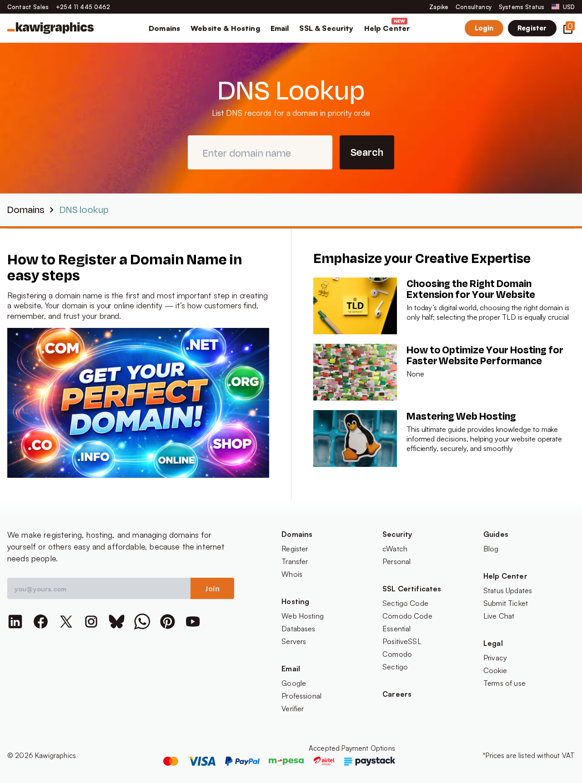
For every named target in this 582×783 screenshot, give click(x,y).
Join (212, 588)
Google (293, 683)
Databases (298, 628)
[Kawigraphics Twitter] (66, 621)
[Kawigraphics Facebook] (41, 621)
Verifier (292, 708)
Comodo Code (407, 615)
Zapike (438, 6)
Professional (301, 695)
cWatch (394, 548)
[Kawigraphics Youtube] (193, 621)
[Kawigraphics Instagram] (91, 621)
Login (484, 27)
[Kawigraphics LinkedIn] (15, 621)
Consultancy (474, 6)
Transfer (294, 561)
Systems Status (521, 6)
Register (532, 27)
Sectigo (395, 666)
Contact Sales (28, 6)
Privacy (495, 657)
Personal (396, 561)
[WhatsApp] (142, 621)
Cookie (495, 670)
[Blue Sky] (117, 621)
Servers (293, 641)
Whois (291, 574)
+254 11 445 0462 (83, 6)
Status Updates (507, 590)
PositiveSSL (401, 641)
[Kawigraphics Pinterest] (168, 621)
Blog (491, 548)
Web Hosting (302, 615)
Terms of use (504, 683)
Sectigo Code (405, 603)
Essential (396, 628)
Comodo (397, 654)
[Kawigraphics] (50, 28)
